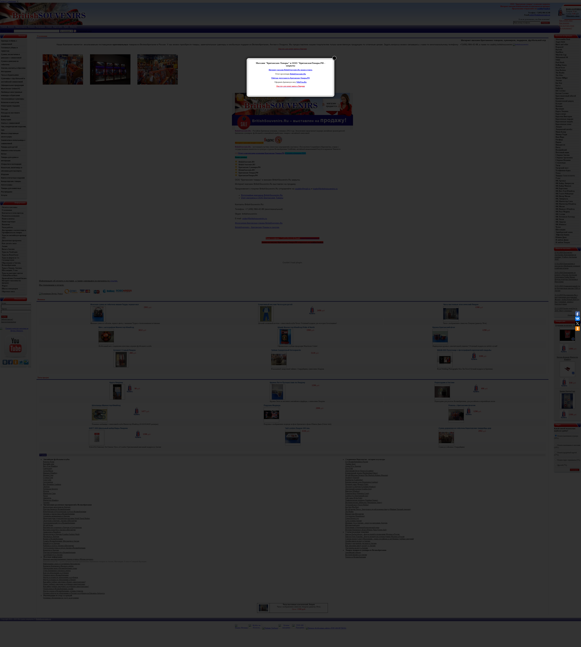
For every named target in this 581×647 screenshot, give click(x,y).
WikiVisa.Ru (301, 82)
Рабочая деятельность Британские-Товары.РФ (290, 78)
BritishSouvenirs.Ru (298, 74)
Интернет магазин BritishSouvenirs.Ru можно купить (290, 70)
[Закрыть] (334, 58)
